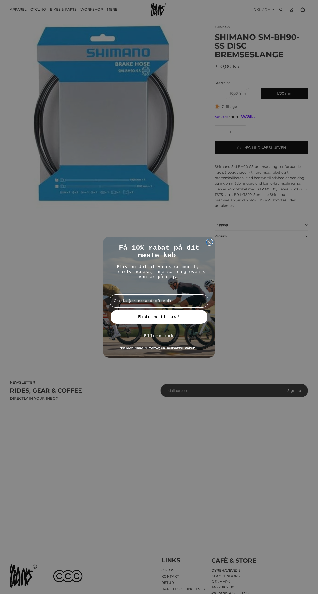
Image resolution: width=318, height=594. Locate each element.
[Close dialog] (209, 242)
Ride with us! (159, 316)
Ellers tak (159, 336)
